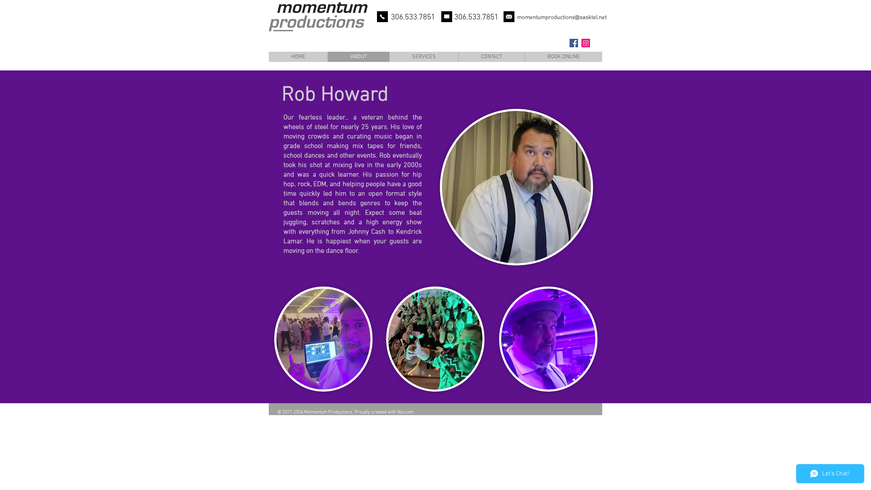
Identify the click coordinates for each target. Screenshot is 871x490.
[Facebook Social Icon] (574, 43)
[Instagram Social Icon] (585, 43)
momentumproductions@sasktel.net (562, 17)
